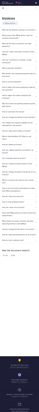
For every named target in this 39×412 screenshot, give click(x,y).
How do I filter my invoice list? (13, 196)
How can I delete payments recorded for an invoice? (17, 151)
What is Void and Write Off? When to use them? (16, 137)
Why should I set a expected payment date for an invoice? (19, 75)
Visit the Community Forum (19, 367)
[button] (17, 3)
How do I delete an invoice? (12, 145)
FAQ (12, 3)
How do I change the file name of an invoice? (18, 229)
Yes (6, 255)
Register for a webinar (19, 382)
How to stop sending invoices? (13, 202)
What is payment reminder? (12, 68)
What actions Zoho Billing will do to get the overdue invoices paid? (17, 36)
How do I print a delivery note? (13, 240)
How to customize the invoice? (13, 112)
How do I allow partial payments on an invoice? (19, 235)
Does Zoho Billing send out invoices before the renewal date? (19, 214)
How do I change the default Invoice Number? (18, 117)
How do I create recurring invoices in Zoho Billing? (17, 165)
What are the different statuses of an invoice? (18, 30)
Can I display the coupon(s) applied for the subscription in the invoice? (17, 124)
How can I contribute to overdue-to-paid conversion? (16, 61)
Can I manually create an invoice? (14, 158)
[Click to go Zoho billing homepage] (6, 3)
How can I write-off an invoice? (13, 207)
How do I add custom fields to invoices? (16, 131)
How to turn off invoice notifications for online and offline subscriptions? (18, 189)
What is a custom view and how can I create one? (17, 181)
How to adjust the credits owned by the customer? (16, 96)
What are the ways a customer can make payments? (16, 45)
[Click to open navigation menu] (3, 8)
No (14, 255)
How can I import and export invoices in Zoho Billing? (18, 53)
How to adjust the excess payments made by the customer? (18, 88)
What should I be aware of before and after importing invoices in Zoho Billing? (17, 222)
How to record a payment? (11, 82)
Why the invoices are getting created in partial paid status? (18, 105)
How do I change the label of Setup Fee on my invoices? (18, 173)
